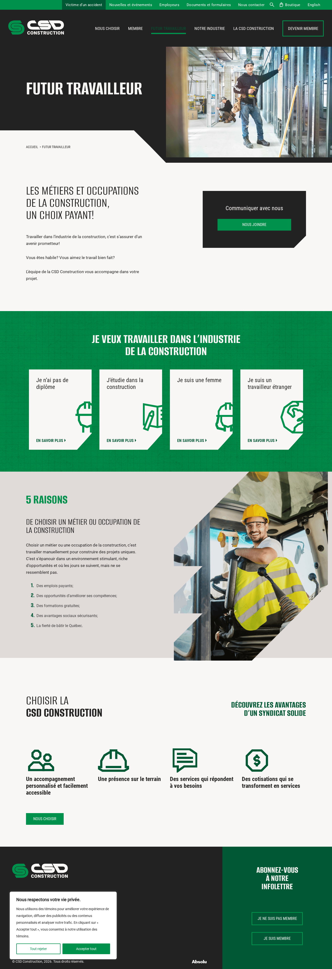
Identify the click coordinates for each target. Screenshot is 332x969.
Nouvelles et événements (130, 5)
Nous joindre (254, 224)
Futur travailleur (168, 28)
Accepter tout (86, 949)
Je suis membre (277, 938)
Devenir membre (303, 28)
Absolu (199, 961)
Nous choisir (107, 28)
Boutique (292, 5)
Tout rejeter (38, 949)
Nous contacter (251, 5)
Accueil (32, 147)
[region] (63, 925)
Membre (135, 28)
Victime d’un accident (84, 5)
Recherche (271, 5)
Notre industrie (209, 28)
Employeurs (169, 5)
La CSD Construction (253, 28)
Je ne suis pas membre (277, 918)
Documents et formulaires (209, 5)
